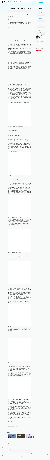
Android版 (43, 35)
